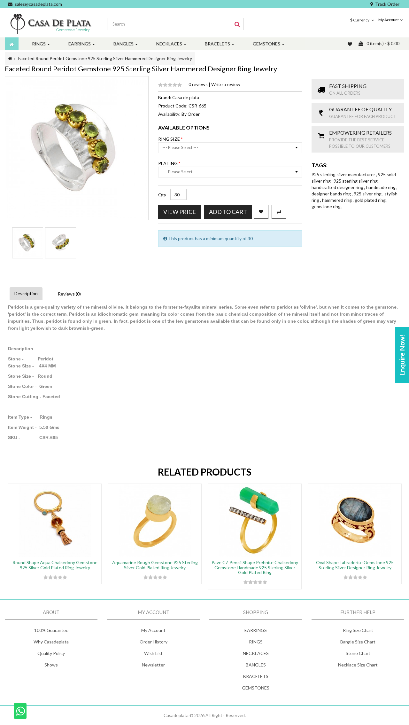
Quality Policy (51, 653)
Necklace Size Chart (358, 664)
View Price (179, 211)
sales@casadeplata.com (38, 4)
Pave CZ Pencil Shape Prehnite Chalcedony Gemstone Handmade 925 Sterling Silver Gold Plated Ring (255, 567)
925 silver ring (368, 193)
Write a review (225, 84)
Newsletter (153, 664)
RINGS (256, 641)
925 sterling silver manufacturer (344, 174)
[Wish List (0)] (350, 44)
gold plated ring (371, 200)
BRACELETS (255, 676)
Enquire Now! (402, 355)
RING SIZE (169, 139)
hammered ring (337, 200)
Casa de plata (185, 97)
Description (26, 293)
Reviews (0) (69, 293)
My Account (153, 630)
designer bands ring (332, 193)
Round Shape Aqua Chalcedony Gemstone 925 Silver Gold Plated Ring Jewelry (54, 565)
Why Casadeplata (51, 641)
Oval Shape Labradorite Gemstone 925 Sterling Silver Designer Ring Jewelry (355, 565)
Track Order (387, 4)
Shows (51, 664)
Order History (153, 641)
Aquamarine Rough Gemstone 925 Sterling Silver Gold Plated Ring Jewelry (155, 565)
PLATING (168, 163)
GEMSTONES (255, 687)
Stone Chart (358, 653)
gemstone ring (327, 206)
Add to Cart (228, 211)
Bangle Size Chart (357, 641)
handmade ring (381, 187)
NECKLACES (256, 653)
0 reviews (199, 84)
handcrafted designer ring (338, 187)
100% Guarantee (51, 630)
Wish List (153, 653)
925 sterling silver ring (356, 181)
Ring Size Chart (358, 630)
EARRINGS (255, 630)
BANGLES (256, 664)
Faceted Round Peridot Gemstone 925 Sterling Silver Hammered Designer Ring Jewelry (105, 58)
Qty (162, 194)
